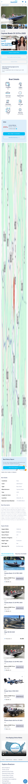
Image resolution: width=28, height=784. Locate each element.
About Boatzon (6, 767)
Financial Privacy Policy (8, 773)
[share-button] (23, 5)
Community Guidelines (8, 777)
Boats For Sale (9, 759)
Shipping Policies (6, 783)
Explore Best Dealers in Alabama (8, 472)
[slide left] (2, 15)
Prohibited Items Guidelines (9, 779)
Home (3, 759)
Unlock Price (19, 578)
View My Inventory (13, 137)
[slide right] (25, 15)
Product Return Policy (7, 775)
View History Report (13, 467)
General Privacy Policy (7, 771)
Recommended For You (7, 553)
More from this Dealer (21, 553)
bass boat (8, 97)
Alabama (15, 759)
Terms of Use (5, 769)
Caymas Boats (8, 105)
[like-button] (26, 5)
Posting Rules (5, 781)
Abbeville (20, 759)
